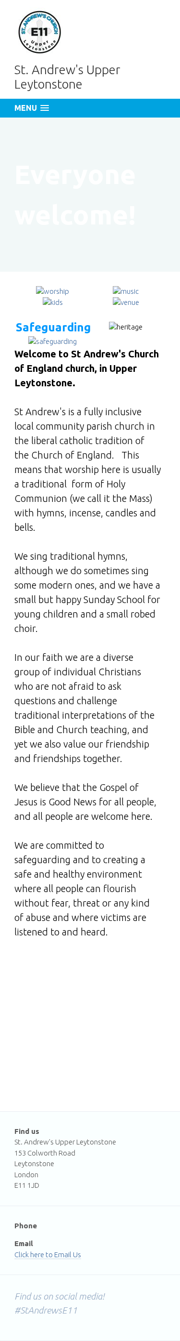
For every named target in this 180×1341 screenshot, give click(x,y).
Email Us (67, 1254)
